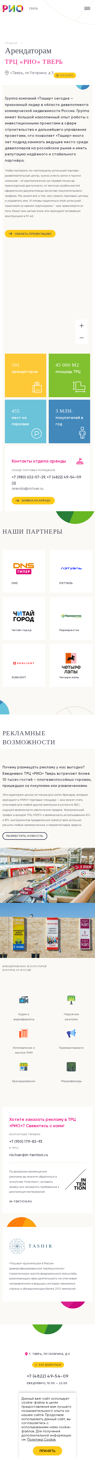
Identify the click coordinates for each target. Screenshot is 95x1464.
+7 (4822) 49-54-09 (47, 1376)
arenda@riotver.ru (27, 488)
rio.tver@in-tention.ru (28, 1154)
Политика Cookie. (41, 1439)
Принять (47, 1451)
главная (11, 43)
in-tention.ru (20, 1201)
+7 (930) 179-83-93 (25, 1141)
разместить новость (24, 836)
